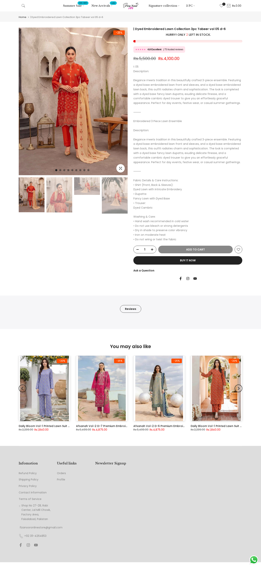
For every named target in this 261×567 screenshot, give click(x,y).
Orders (61, 473)
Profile (61, 479)
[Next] (238, 388)
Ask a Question (143, 270)
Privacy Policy (28, 486)
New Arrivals (103, 5)
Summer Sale (75, 5)
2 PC (189, 5)
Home (22, 17)
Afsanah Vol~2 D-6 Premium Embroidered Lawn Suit (169, 426)
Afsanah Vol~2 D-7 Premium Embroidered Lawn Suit (112, 426)
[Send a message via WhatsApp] (254, 560)
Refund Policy (28, 473)
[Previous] (22, 388)
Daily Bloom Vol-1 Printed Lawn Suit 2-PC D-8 (50, 426)
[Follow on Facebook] (180, 278)
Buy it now (188, 260)
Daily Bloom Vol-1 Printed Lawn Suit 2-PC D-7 (222, 426)
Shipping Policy (28, 479)
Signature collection (163, 5)
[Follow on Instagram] (188, 278)
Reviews (130, 309)
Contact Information (33, 492)
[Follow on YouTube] (195, 278)
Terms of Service (30, 499)
